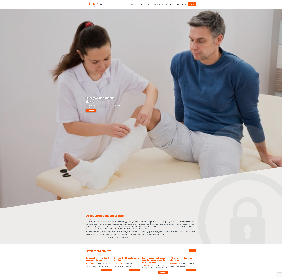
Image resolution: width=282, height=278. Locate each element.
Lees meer (91, 110)
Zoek (192, 250)
